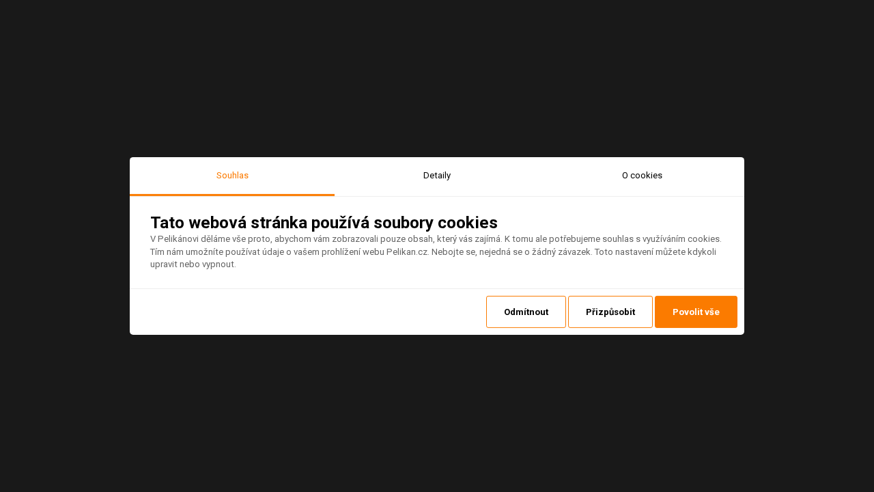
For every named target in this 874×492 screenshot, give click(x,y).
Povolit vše (696, 312)
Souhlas (232, 175)
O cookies (642, 175)
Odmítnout (526, 312)
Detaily (437, 175)
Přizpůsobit (610, 312)
